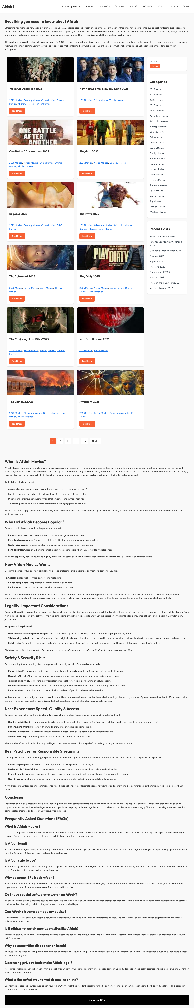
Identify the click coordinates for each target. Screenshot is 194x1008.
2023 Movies (156, 94)
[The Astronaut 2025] (40, 257)
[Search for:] (163, 61)
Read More (17, 110)
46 (84, 441)
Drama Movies (50, 413)
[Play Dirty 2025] (110, 257)
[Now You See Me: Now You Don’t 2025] (110, 69)
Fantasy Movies (157, 158)
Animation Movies (123, 225)
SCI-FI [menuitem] (160, 6)
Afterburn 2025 (89, 401)
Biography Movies (33, 413)
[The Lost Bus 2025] (40, 382)
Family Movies (105, 228)
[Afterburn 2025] (110, 382)
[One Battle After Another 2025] (40, 132)
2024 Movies (156, 99)
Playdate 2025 (88, 151)
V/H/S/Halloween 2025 (94, 339)
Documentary (157, 142)
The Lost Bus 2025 (21, 401)
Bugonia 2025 (18, 214)
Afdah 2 (8, 6)
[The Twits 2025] (110, 195)
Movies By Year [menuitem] (70, 6)
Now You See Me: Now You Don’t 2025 (103, 88)
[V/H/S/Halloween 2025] (110, 320)
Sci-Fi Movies (46, 287)
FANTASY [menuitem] (134, 6)
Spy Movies (155, 201)
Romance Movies (158, 185)
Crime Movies (48, 100)
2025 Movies (15, 100)
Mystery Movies (26, 103)
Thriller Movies (42, 103)
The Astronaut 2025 (22, 276)
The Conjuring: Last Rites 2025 (29, 339)
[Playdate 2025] (110, 132)
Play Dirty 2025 (89, 276)
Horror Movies (31, 287)
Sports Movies (157, 195)
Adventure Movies (103, 225)
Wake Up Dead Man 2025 (25, 88)
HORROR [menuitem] (148, 6)
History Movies (157, 163)
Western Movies (158, 211)
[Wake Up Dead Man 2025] (40, 69)
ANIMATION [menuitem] (104, 6)
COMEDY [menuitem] (119, 6)
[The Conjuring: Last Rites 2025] (40, 320)
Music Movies (156, 174)
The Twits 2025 (89, 214)
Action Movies (31, 162)
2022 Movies (156, 89)
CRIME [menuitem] (186, 6)
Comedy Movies (32, 100)
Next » (95, 441)
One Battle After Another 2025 (29, 151)
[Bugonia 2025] (40, 195)
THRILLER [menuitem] (173, 6)
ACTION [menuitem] (89, 6)
